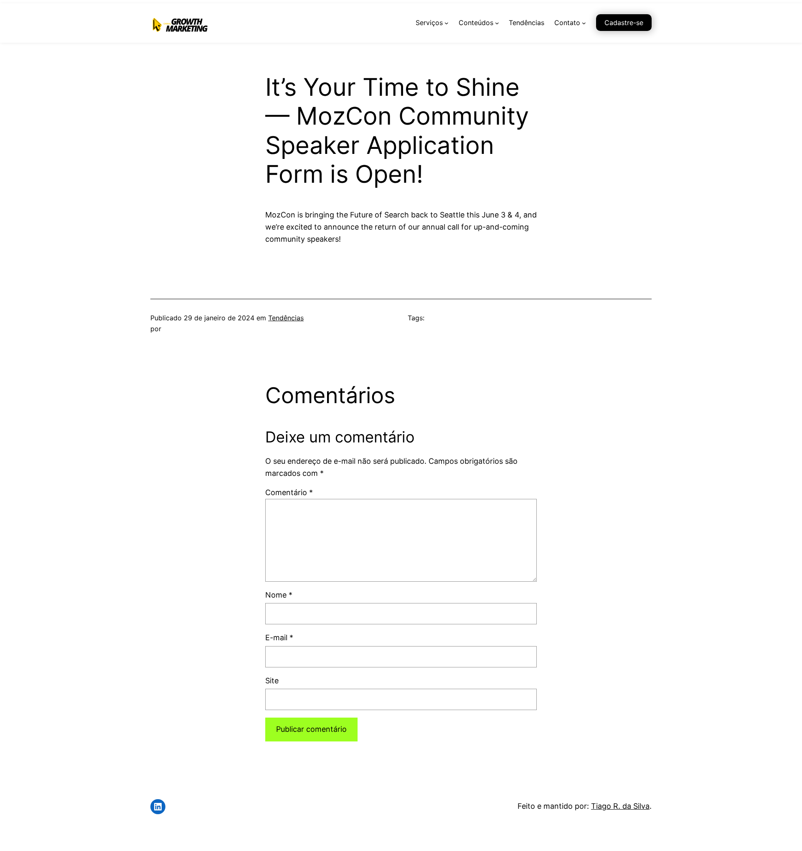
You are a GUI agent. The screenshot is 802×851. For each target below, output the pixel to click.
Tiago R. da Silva (620, 806)
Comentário (289, 492)
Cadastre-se (623, 22)
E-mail (279, 637)
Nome (278, 594)
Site (272, 680)
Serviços (429, 22)
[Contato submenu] (584, 23)
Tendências (286, 318)
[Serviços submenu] (446, 23)
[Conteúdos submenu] (497, 23)
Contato (567, 22)
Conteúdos (476, 22)
